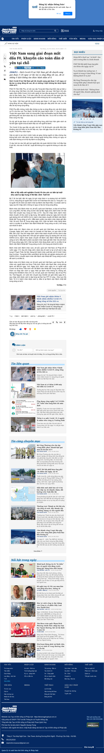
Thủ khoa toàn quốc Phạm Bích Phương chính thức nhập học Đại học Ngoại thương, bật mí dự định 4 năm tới (50, 626)
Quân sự (87, 673)
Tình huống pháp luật (30, 671)
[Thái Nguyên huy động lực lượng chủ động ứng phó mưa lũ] (87, 108)
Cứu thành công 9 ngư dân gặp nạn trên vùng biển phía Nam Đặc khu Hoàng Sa (50, 532)
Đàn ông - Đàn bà (70, 679)
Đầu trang (88, 747)
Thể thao (6, 699)
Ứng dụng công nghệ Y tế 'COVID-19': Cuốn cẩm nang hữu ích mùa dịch (50, 403)
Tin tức (15, 38)
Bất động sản (48, 679)
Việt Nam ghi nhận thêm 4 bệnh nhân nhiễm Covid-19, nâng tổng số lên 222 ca (49, 298)
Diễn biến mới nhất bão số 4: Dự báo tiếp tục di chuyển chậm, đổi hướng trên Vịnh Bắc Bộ (50, 490)
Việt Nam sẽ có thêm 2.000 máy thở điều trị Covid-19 (49, 385)
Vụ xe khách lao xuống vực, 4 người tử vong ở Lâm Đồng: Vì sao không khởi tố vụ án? (87, 73)
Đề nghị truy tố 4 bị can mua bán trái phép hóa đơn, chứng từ (50, 587)
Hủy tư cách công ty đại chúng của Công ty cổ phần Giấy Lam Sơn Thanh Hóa (49, 605)
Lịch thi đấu (47, 689)
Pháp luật (26, 38)
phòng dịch (41, 316)
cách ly (32, 316)
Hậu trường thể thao (50, 691)
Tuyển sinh (68, 693)
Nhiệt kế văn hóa (9, 696)
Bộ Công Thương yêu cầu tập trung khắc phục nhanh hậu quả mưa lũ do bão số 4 (50, 447)
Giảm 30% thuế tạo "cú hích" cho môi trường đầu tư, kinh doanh (87, 58)
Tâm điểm (7, 671)
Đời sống (52, 38)
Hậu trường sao (8, 694)
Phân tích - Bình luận (91, 671)
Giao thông (7, 673)
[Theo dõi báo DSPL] (30, 67)
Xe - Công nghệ (49, 673)
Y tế (5, 679)
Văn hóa (73, 38)
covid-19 (50, 316)
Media (83, 38)
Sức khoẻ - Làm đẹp (71, 668)
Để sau (59, 13)
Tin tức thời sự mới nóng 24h (84, 122)
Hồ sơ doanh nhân (49, 676)
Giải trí (6, 691)
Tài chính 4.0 (48, 671)
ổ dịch (17, 316)
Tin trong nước (8, 668)
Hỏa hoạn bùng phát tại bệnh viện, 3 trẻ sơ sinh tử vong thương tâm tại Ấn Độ (51, 646)
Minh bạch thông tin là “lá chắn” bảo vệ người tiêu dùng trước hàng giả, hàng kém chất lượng (50, 566)
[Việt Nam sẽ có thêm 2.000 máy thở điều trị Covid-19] (23, 390)
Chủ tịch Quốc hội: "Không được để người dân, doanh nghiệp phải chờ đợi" (87, 92)
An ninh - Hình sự (29, 668)
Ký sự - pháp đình (29, 673)
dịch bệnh (24, 316)
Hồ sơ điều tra (28, 676)
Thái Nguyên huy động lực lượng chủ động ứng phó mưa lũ (86, 126)
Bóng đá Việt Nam (49, 694)
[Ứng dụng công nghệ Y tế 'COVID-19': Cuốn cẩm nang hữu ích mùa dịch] (23, 407)
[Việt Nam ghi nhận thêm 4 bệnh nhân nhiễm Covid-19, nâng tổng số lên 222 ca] (23, 302)
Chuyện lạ (67, 676)
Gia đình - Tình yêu (70, 671)
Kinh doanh (39, 38)
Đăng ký (67, 13)
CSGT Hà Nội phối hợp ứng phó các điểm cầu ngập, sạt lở (49, 470)
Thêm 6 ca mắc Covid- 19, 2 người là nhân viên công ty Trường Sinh (51, 419)
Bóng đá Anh (48, 696)
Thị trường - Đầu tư (50, 668)
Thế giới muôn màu (90, 676)
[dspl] (2, 39)
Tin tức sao (7, 689)
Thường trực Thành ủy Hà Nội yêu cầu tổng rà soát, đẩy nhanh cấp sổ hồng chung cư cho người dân (51, 508)
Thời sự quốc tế (89, 668)
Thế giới (63, 38)
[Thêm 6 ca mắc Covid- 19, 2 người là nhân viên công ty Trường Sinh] (23, 424)
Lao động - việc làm (10, 676)
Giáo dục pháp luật (71, 686)
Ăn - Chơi (67, 673)
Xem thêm (37, 551)
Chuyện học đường (70, 691)
